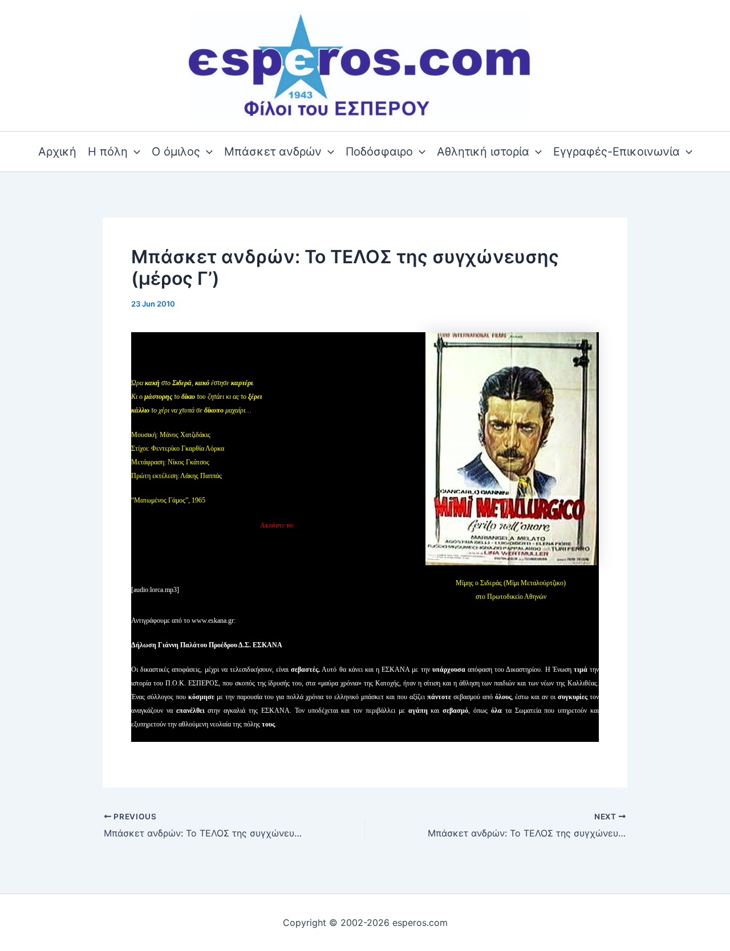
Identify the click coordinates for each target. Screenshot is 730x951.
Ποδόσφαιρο (379, 151)
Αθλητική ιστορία (483, 151)
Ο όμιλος (176, 151)
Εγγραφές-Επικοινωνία (616, 151)
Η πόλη (108, 151)
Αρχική (57, 151)
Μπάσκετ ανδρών (273, 151)
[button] (134, 151)
